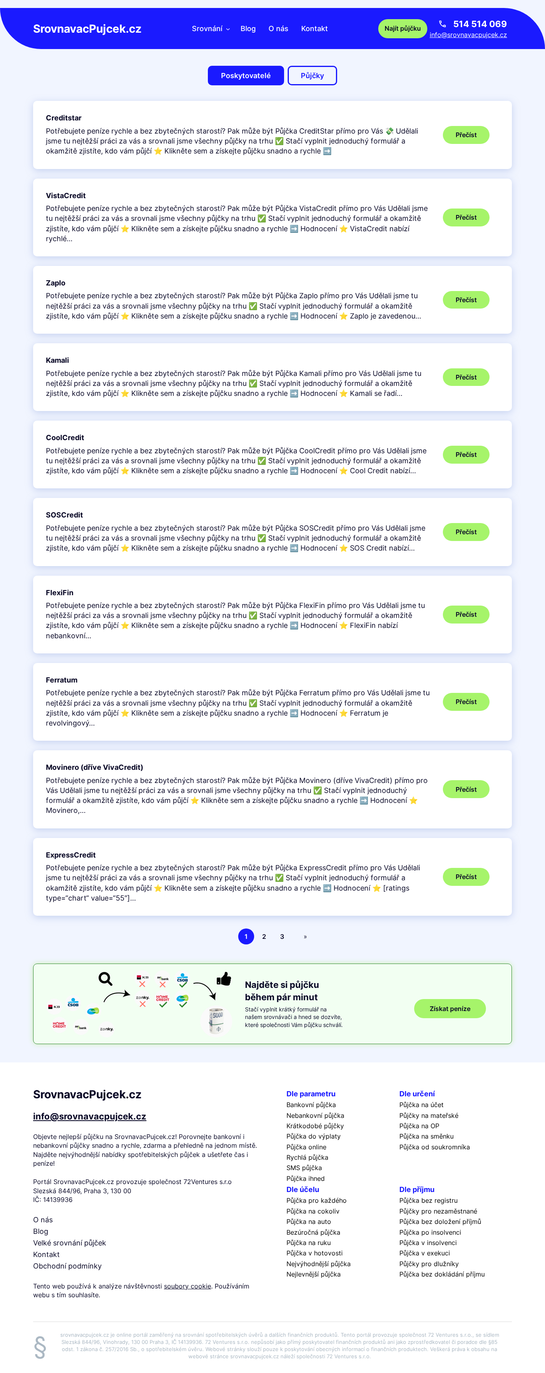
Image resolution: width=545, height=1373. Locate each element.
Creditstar (63, 118)
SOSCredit (64, 515)
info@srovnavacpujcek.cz (468, 35)
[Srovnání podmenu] (228, 28)
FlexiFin (59, 592)
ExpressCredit (71, 855)
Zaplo (55, 283)
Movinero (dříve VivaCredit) (94, 767)
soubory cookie (187, 1286)
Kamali (57, 360)
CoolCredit (65, 437)
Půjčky (312, 75)
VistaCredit (66, 195)
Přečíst (473, 137)
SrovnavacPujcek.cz (87, 28)
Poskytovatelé (246, 75)
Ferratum (61, 680)
